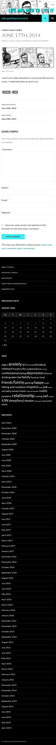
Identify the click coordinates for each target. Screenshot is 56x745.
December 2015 (8, 621)
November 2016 (9, 562)
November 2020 (9, 433)
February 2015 (8, 674)
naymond (26, 41)
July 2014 (5, 712)
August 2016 (7, 578)
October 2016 (7, 567)
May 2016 (6, 594)
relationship (23, 395)
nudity (43, 390)
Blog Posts (6, 278)
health (46, 383)
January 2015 (7, 679)
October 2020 (7, 439)
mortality (6, 391)
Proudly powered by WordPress (13, 741)
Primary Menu (52, 18)
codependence (33, 368)
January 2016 (7, 615)
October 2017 (7, 508)
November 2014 (9, 690)
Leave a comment (40, 41)
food (42, 377)
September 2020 (9, 444)
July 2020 (5, 455)
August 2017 (7, 513)
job (15, 92)
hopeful (32, 387)
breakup (40, 364)
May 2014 (6, 722)
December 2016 (8, 556)
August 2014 (7, 706)
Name (5, 187)
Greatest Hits (7, 289)
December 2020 (8, 428)
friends (7, 382)
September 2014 (9, 701)
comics (44, 369)
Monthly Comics (9, 272)
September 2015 (9, 637)
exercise (16, 377)
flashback (35, 377)
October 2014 (7, 695)
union (49, 400)
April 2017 (6, 535)
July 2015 (5, 647)
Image (4, 41)
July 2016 (5, 583)
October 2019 (7, 476)
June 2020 (6, 460)
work (4, 404)
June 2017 (6, 524)
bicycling (30, 365)
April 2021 (6, 422)
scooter (51, 396)
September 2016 (9, 572)
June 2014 (6, 717)
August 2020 (7, 449)
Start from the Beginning (14, 283)
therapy (37, 401)
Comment (7, 149)
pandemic (6, 396)
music (22, 390)
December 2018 (8, 487)
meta (50, 387)
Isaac (40, 387)
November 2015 (9, 626)
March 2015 (7, 669)
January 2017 (7, 551)
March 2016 (7, 604)
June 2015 (6, 653)
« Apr (4, 345)
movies (15, 391)
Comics (5, 30)
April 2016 (6, 599)
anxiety (15, 363)
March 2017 (7, 540)
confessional (10, 373)
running (38, 396)
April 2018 (6, 503)
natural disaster (33, 391)
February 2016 (8, 610)
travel (43, 401)
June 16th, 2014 (8, 106)
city (23, 368)
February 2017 (8, 546)
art (24, 364)
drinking (6, 377)
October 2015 (7, 631)
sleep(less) (16, 400)
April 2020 (6, 471)
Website (5, 212)
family (26, 377)
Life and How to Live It (14, 18)
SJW (4, 400)
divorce (48, 373)
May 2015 (6, 658)
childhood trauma (11, 368)
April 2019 (6, 481)
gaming (29, 382)
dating (22, 373)
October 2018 (7, 492)
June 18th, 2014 (8, 117)
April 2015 (6, 663)
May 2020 (6, 465)
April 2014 (6, 728)
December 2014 (8, 685)
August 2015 (7, 642)
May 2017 (6, 530)
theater (29, 400)
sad (45, 396)
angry (4, 364)
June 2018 (6, 497)
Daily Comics (15, 30)
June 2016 (6, 588)
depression (35, 373)
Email (5, 200)
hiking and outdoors (14, 387)
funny (7, 92)
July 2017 (5, 519)
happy (39, 382)
